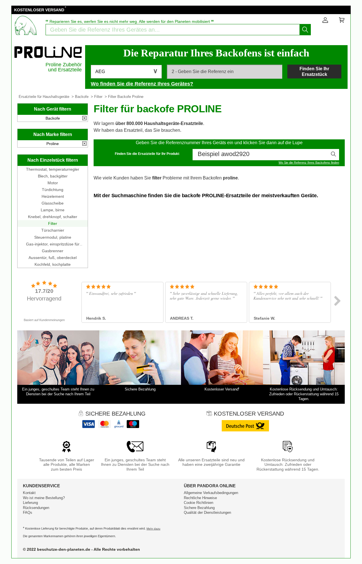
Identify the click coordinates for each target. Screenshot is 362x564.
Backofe (82, 97)
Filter (98, 97)
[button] (126, 71)
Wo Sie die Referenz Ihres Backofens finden (309, 162)
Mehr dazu (153, 528)
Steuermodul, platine (52, 237)
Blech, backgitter (53, 176)
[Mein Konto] (325, 21)
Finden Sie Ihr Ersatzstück (314, 71)
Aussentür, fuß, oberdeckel (53, 257)
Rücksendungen (36, 508)
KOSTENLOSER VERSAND (39, 10)
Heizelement (53, 196)
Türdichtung (52, 189)
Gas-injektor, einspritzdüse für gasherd (52, 244)
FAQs (27, 512)
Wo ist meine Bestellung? (44, 498)
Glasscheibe (53, 203)
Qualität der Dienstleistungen (207, 512)
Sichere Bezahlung (199, 508)
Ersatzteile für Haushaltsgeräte (44, 97)
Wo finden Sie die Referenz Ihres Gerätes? (142, 84)
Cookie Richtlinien (198, 503)
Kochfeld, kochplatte (53, 264)
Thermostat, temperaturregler (52, 169)
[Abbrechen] (84, 118)
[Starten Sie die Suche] (305, 29)
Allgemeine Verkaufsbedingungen (211, 493)
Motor (53, 183)
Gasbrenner (52, 251)
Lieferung (30, 503)
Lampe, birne (52, 210)
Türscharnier (52, 230)
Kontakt (29, 493)
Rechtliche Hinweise (200, 498)
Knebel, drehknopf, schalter (52, 216)
